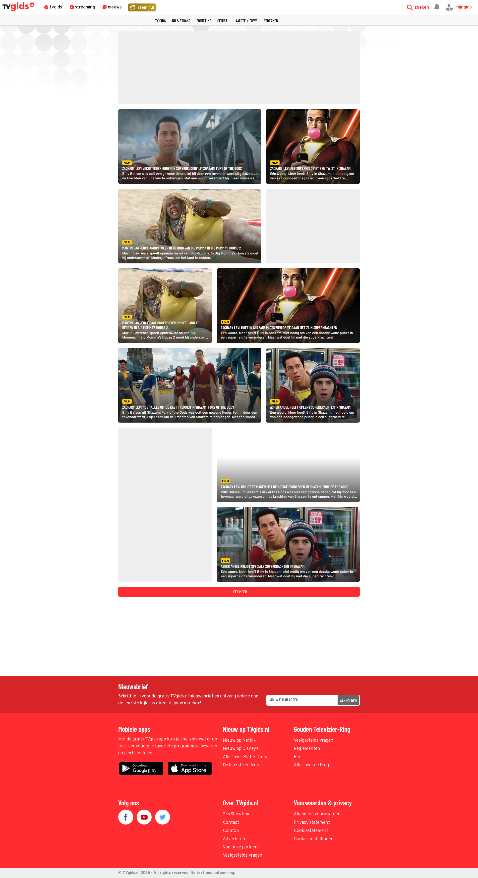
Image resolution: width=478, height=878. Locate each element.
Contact (231, 823)
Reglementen (307, 749)
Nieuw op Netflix (239, 740)
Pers (298, 757)
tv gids (160, 20)
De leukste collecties (243, 765)
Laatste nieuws (245, 20)
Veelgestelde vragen (313, 740)
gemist (222, 20)
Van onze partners (241, 847)
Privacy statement (312, 823)
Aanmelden (348, 700)
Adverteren (234, 839)
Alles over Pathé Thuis (245, 757)
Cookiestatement (311, 831)
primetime (203, 20)
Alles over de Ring (311, 765)
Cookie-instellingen (314, 839)
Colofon (231, 831)
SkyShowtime (236, 814)
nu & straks (181, 20)
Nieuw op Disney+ (241, 749)
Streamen (271, 20)
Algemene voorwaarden (317, 814)
